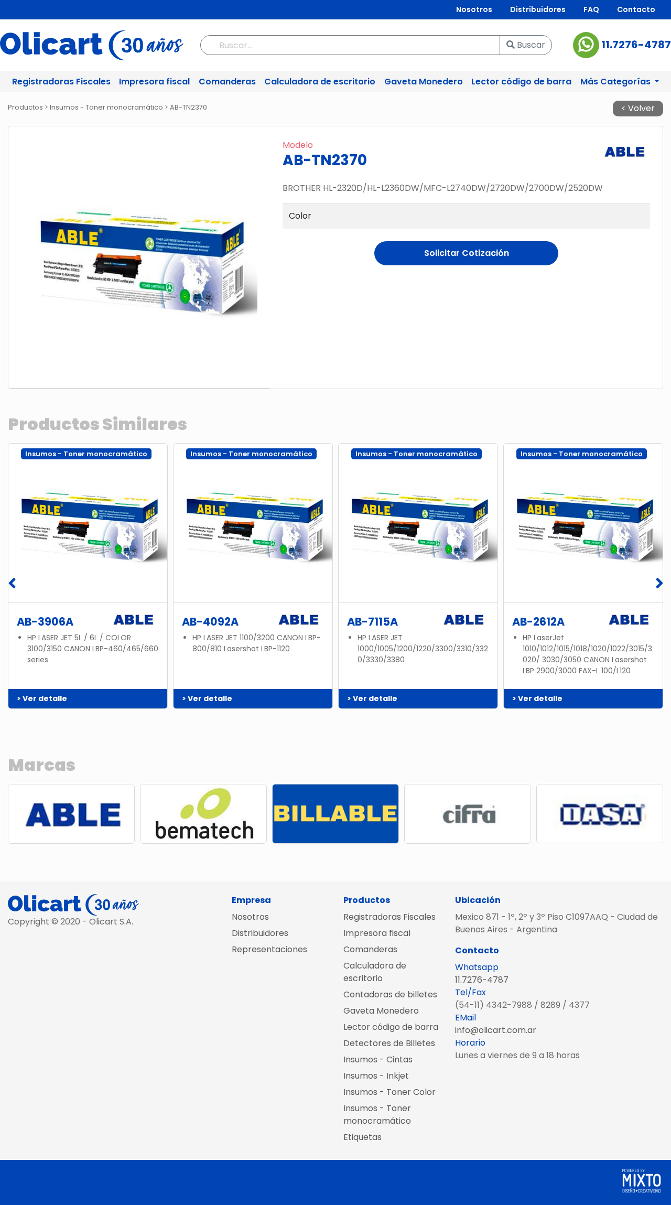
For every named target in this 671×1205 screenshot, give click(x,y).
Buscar (530, 45)
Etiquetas (362, 1137)
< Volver (638, 108)
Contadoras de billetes (390, 994)
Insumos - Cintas (378, 1059)
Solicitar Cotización (466, 253)
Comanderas (227, 82)
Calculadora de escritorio (319, 82)
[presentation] (12, 584)
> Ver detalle (42, 698)
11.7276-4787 (635, 44)
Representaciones (269, 949)
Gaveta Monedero (423, 82)
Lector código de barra (521, 82)
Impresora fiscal (154, 82)
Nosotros (474, 9)
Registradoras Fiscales (61, 82)
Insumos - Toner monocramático (377, 1114)
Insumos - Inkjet (376, 1076)
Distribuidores (538, 9)
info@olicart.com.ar (495, 1030)
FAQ (591, 9)
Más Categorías (616, 82)
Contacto (636, 9)
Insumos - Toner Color (389, 1092)
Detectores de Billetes (389, 1043)
